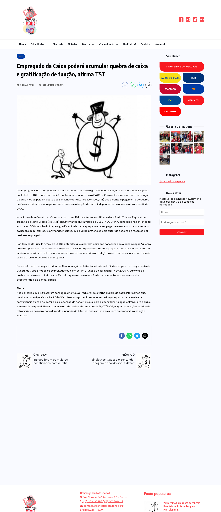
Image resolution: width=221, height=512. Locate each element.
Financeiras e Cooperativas (181, 66)
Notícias (72, 44)
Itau (170, 100)
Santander (170, 111)
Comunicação (106, 44)
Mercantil (193, 100)
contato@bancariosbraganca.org (103, 505)
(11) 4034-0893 (93, 501)
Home (22, 44)
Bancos (86, 44)
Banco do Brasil (170, 78)
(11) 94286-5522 (93, 510)
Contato (145, 44)
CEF (193, 89)
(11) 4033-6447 (113, 501)
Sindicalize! (129, 44)
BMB (193, 78)
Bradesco (170, 89)
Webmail (160, 44)
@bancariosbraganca (172, 181)
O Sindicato (37, 44)
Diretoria (57, 44)
